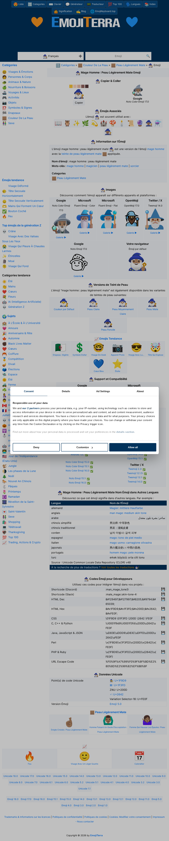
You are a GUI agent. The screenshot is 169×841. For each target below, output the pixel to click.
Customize (82, 447)
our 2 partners (31, 408)
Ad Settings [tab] (103, 391)
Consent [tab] (29, 391)
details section (125, 432)
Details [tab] (66, 391)
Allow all (133, 447)
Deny (36, 447)
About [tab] (140, 391)
